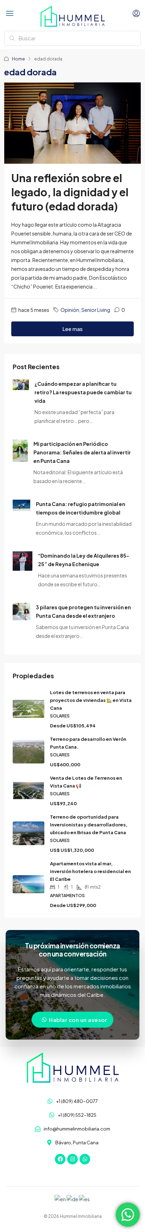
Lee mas (72, 328)
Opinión (70, 310)
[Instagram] (72, 1159)
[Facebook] (60, 1159)
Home (18, 59)
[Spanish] (84, 1198)
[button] (10, 13)
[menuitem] (136, 13)
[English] (61, 1198)
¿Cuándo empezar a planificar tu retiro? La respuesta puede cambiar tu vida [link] (83, 392)
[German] (73, 1198)
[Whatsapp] (85, 1159)
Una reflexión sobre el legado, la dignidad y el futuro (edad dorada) (69, 192)
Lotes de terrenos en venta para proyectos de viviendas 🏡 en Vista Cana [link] (91, 700)
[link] (21, 383)
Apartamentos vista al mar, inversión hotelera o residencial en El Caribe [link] (90, 871)
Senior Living (95, 310)
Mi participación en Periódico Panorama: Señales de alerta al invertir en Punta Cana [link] (82, 452)
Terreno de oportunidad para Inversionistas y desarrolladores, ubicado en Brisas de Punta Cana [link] (88, 824)
